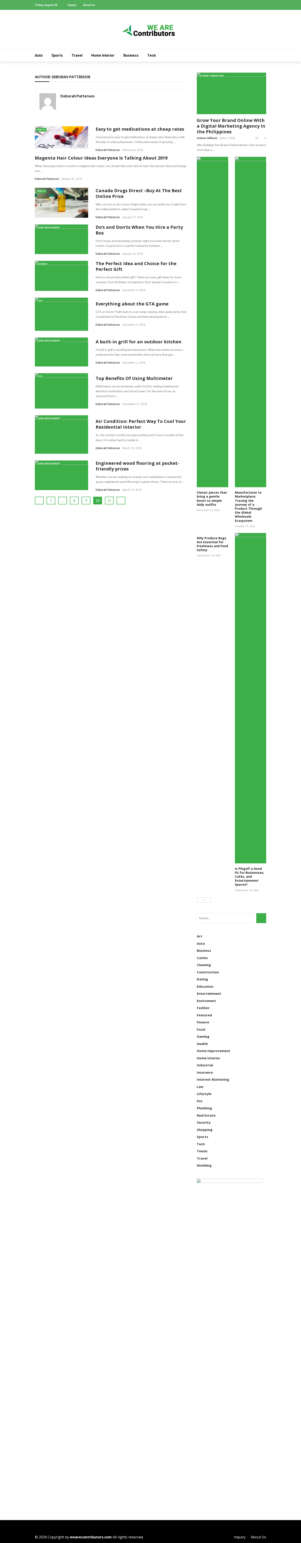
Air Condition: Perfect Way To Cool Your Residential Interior (141, 424)
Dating (202, 979)
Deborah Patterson (77, 96)
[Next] (207, 900)
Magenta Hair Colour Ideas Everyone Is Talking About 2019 (101, 158)
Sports (57, 55)
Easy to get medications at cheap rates (140, 129)
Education (205, 986)
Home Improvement (48, 227)
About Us (89, 5)
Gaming (203, 1036)
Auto (39, 55)
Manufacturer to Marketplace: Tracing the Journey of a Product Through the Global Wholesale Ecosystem (248, 506)
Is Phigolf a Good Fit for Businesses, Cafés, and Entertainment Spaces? (249, 876)
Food (201, 1029)
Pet (200, 1101)
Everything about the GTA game (132, 304)
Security (204, 1122)
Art (199, 936)
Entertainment (209, 993)
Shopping (204, 1129)
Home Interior (103, 55)
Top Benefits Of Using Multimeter (134, 378)
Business (131, 55)
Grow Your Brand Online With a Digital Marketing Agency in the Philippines (231, 126)
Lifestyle (204, 1093)
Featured (204, 1015)
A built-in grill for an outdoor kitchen (139, 342)
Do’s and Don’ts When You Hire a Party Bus (139, 230)
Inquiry (71, 5)
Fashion (203, 1008)
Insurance (205, 1072)
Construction (208, 972)
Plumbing (204, 1108)
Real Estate (206, 1115)
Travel (77, 55)
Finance (203, 1022)
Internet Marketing (211, 75)
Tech (151, 55)
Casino (202, 958)
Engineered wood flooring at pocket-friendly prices (137, 466)
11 (109, 500)
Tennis (202, 1151)
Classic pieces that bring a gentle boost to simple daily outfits (212, 498)
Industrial (205, 1065)
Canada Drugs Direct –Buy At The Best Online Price (139, 193)
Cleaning (204, 965)
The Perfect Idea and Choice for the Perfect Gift (136, 266)
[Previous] (200, 900)
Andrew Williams (207, 138)
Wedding (204, 1165)
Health (41, 129)
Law (200, 1086)
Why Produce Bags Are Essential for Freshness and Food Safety (212, 544)
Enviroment (206, 1000)
